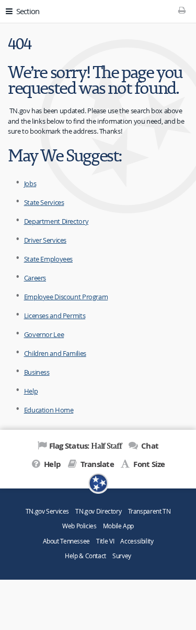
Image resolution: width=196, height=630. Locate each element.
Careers (35, 278)
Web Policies (79, 526)
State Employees (48, 259)
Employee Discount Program (66, 296)
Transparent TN (149, 511)
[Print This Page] (182, 10)
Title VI (105, 541)
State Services (44, 202)
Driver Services (45, 240)
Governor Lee (44, 334)
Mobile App (118, 526)
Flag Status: (85, 445)
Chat (149, 445)
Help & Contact (85, 555)
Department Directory (56, 221)
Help (31, 391)
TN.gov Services (47, 511)
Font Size (148, 464)
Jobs (30, 183)
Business (37, 372)
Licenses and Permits (55, 315)
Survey (121, 555)
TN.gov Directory (98, 511)
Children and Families (55, 353)
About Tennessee (66, 541)
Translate (96, 464)
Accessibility (136, 541)
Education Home (49, 410)
